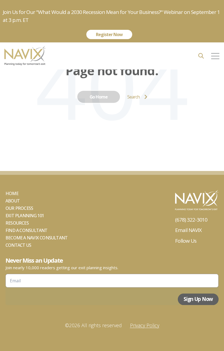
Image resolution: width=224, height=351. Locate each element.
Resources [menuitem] (17, 223)
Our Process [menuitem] (19, 208)
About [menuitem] (12, 201)
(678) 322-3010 (191, 219)
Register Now (109, 34)
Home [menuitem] (11, 193)
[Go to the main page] (24, 56)
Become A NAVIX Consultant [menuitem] (36, 238)
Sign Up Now (198, 299)
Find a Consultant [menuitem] (26, 230)
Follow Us (185, 240)
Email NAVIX (188, 230)
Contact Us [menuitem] (18, 245)
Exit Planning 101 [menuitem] (24, 216)
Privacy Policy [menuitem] (144, 325)
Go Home (99, 97)
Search (133, 97)
